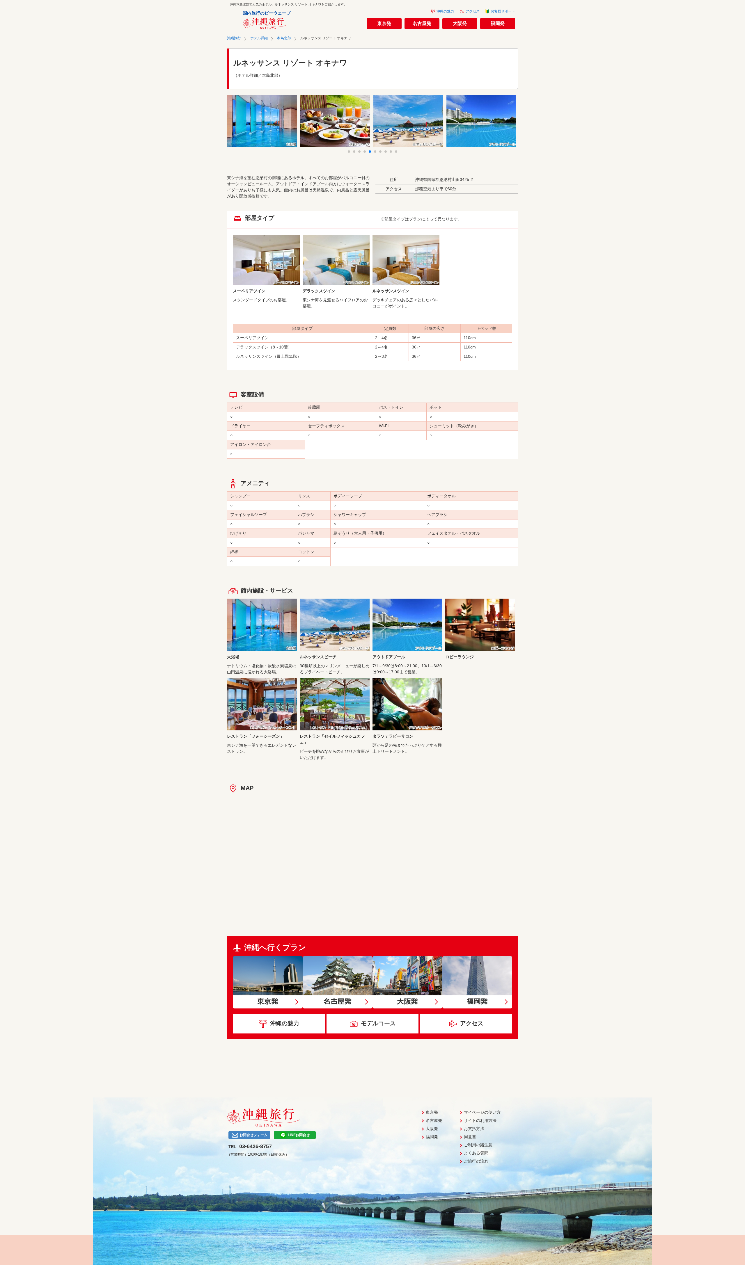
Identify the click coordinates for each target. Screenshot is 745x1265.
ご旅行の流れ (476, 1161)
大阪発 (460, 23)
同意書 (470, 1136)
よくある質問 (476, 1153)
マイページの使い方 (482, 1112)
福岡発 (498, 23)
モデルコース (378, 1023)
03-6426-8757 (255, 1146)
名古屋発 (422, 23)
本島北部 (284, 38)
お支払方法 (474, 1128)
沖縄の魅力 (445, 11)
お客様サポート (503, 11)
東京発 (384, 23)
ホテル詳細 (259, 38)
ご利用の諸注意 (478, 1145)
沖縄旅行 (234, 38)
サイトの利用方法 (480, 1120)
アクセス (473, 11)
